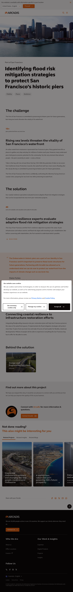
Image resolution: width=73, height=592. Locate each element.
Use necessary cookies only (12, 307)
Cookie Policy (50, 298)
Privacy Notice (36, 298)
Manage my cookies (34, 306)
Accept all (57, 306)
